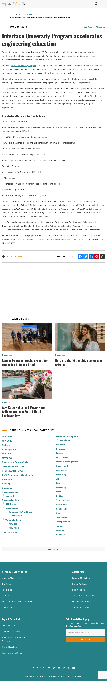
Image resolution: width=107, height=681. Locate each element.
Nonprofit (9, 496)
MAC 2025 (7, 457)
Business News (25, 14)
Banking (6, 483)
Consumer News (10, 532)
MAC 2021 (17, 515)
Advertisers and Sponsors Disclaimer (13, 639)
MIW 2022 (7, 440)
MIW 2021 (14, 523)
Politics (59, 496)
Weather (60, 530)
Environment (62, 457)
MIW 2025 (7, 453)
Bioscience (7, 487)
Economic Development (67, 436)
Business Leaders (10, 500)
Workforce (61, 534)
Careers (5, 595)
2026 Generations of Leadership (17, 475)
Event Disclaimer (9, 646)
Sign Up (85, 639)
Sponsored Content (81, 607)
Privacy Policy (8, 625)
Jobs (58, 478)
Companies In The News (20, 512)
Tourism (60, 525)
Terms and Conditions (12, 652)
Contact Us (7, 607)
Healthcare (61, 470)
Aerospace (7, 479)
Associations (66, 440)
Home (12, 14)
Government (62, 465)
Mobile (59, 491)
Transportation (63, 521)
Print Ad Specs (79, 589)
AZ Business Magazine (94, 26)
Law (58, 483)
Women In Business (14, 520)
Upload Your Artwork (81, 601)
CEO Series (10, 503)
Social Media (62, 504)
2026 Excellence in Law (13, 466)
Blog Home (15, 256)
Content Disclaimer (11, 631)
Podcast (6, 445)
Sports (59, 513)
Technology (61, 517)
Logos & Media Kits (81, 578)
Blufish (80, 676)
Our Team (6, 584)
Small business (63, 500)
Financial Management (67, 461)
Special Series (63, 508)
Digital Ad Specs (79, 584)
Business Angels (10, 492)
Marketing (61, 487)
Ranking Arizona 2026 (12, 470)
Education (39, 14)
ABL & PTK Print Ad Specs (84, 595)
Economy (60, 444)
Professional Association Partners (17, 601)
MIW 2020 (14, 528)
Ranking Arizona (10, 449)
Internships (7, 589)
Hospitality (61, 474)
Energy (59, 453)
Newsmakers (11, 508)
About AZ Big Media (11, 578)
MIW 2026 (7, 436)
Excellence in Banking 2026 (15, 462)
